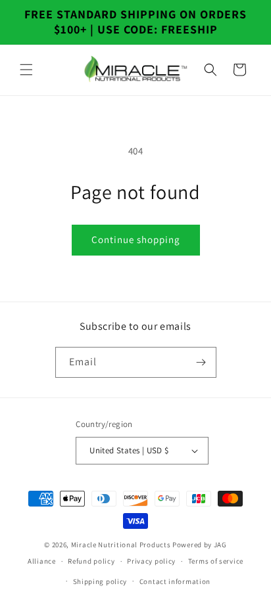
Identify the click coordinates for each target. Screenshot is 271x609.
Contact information (174, 581)
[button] (26, 69)
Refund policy (91, 561)
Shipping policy (100, 581)
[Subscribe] (201, 362)
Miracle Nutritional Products (121, 544)
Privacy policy (151, 561)
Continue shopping (135, 239)
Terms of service (215, 561)
